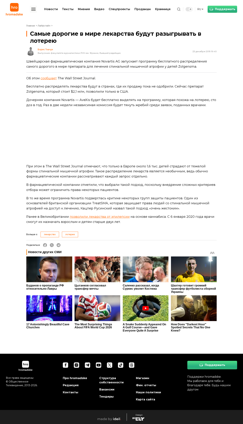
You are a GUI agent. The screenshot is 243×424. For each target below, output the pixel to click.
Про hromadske (75, 378)
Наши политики (148, 392)
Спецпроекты (119, 9)
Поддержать (225, 9)
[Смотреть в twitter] (109, 365)
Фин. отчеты (146, 385)
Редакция (71, 385)
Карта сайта (145, 399)
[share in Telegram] (58, 245)
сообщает (49, 78)
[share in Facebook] (45, 245)
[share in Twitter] (52, 245)
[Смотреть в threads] (131, 365)
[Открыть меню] (33, 9)
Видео (99, 9)
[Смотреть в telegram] (87, 365)
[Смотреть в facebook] (65, 365)
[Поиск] (178, 9)
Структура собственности (111, 380)
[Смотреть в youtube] (98, 365)
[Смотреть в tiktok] (120, 365)
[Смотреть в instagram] (76, 365)
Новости (51, 9)
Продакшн (142, 9)
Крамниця (162, 9)
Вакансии (106, 389)
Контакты (70, 392)
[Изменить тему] (189, 9)
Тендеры (106, 396)
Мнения (84, 9)
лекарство (50, 234)
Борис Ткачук (45, 49)
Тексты (67, 9)
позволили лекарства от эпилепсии (100, 217)
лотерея (70, 234)
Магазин (142, 378)
